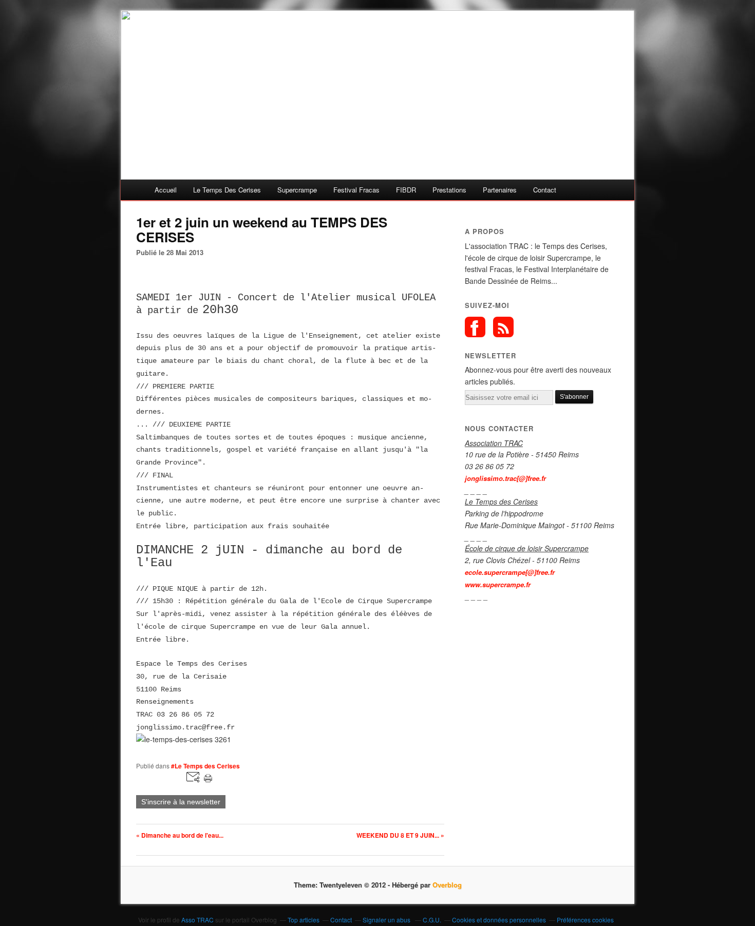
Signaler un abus (387, 919)
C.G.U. (432, 919)
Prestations (449, 190)
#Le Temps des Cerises (205, 765)
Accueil (166, 190)
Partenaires (500, 190)
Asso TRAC (197, 919)
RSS (503, 327)
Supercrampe (297, 190)
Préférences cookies (585, 919)
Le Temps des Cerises (227, 190)
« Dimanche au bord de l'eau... (179, 835)
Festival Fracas (356, 190)
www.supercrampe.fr (498, 584)
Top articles (303, 919)
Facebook (475, 327)
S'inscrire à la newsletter (180, 802)
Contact (544, 190)
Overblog (447, 885)
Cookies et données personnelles (499, 919)
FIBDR (406, 190)
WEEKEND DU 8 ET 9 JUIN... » (400, 835)
